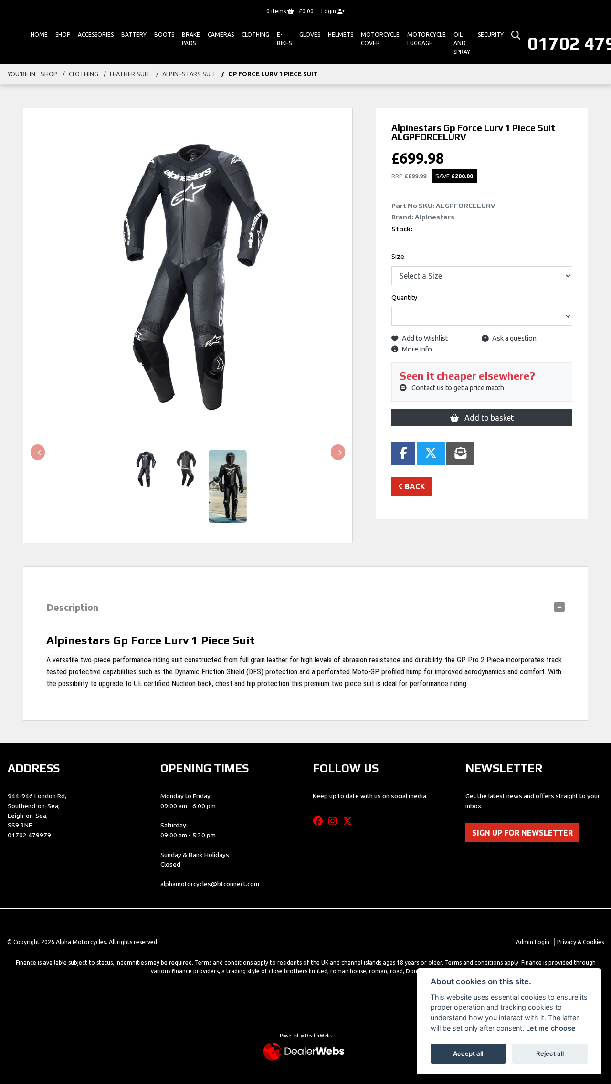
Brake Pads (191, 38)
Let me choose (551, 1028)
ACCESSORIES (96, 34)
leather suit (130, 74)
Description (72, 607)
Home (39, 34)
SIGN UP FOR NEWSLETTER (522, 832)
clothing (83, 74)
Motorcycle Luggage (426, 38)
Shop (62, 34)
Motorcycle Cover (380, 38)
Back (414, 486)
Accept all (468, 1053)
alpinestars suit (189, 74)
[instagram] (335, 821)
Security (491, 34)
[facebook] (320, 821)
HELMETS (340, 34)
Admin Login (532, 942)
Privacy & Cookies (580, 942)
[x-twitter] (350, 821)
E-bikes (284, 38)
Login (329, 11)
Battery (134, 34)
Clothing (255, 34)
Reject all (550, 1053)
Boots (164, 34)
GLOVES (309, 34)
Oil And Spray (461, 43)
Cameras (221, 34)
